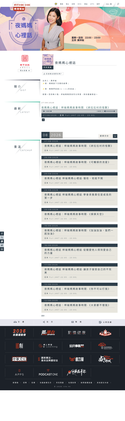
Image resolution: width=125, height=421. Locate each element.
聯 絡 (78, 322)
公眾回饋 (107, 322)
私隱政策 (72, 383)
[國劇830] (19, 346)
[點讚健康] (76, 332)
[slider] (110, 111)
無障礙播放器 (87, 383)
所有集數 (48, 67)
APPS (91, 5)
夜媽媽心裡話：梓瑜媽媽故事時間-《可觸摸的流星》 (77, 162)
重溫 (85, 5)
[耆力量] (76, 359)
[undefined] (56, 4)
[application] (78, 111)
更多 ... (43, 316)
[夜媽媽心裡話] (43, 120)
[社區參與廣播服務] (105, 346)
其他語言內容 (103, 383)
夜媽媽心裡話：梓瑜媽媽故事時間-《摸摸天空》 (74, 214)
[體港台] (48, 332)
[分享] (44, 322)
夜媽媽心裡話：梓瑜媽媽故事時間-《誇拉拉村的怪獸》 (76, 107)
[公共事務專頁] (76, 346)
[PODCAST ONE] (48, 372)
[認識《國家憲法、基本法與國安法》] (48, 359)
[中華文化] (19, 359)
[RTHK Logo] (20, 5)
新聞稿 (16, 383)
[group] (104, 111)
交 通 (21, 322)
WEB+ (79, 5)
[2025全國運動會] (19, 332)
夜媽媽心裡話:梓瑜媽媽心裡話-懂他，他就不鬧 (73, 178)
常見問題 (60, 383)
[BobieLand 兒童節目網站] (105, 332)
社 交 (50, 322)
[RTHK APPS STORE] (19, 372)
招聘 (25, 383)
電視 (61, 5)
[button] (44, 111)
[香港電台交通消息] (15, 322)
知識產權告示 (46, 383)
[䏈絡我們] (72, 322)
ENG (107, 4)
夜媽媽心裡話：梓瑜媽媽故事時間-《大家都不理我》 (77, 305)
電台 (66, 5)
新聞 (72, 5)
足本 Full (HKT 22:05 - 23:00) (60, 150)
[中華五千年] (76, 372)
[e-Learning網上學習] (48, 346)
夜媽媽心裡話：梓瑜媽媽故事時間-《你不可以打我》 (77, 289)
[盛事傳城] (105, 359)
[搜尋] (118, 3)
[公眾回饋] (100, 322)
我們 (97, 5)
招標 (34, 383)
